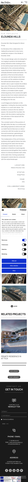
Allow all (14, 260)
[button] (2, 363)
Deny (14, 270)
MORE (15, 306)
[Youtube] (14, 470)
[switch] (24, 245)
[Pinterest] (21, 470)
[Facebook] (6, 470)
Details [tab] (14, 214)
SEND (3, 424)
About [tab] (23, 214)
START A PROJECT (14, 371)
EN (22, 2)
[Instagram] (10, 470)
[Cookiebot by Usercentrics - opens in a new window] (20, 210)
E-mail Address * (6, 415)
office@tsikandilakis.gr (14, 444)
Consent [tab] (5, 214)
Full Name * (4, 411)
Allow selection (14, 265)
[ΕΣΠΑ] (10, 480)
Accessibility (5, 476)
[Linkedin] (17, 470)
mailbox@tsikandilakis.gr (16, 442)
